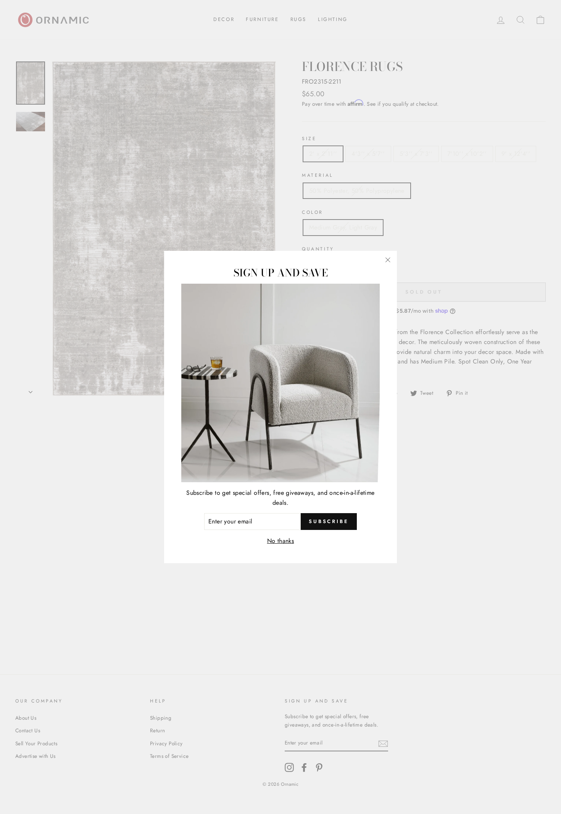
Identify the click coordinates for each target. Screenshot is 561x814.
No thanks (280, 540)
